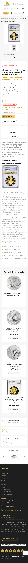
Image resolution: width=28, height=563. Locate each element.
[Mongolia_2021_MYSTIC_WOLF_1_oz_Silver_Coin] (14, 326)
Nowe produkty (5, 473)
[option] (14, 33)
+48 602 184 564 (9, 506)
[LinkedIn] (14, 57)
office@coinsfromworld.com (13, 510)
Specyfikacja (14, 132)
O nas (2, 471)
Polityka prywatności (6, 494)
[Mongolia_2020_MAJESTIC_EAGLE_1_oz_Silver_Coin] (14, 361)
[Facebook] (5, 57)
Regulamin (4, 487)
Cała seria (14, 136)
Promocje (3, 475)
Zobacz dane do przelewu (10, 538)
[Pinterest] (11, 57)
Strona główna (4, 18)
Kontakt (22, 8)
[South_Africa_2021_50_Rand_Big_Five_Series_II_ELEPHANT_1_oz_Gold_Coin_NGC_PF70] (14, 396)
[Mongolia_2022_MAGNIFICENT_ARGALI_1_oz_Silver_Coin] (14, 291)
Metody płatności (6, 492)
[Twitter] (8, 57)
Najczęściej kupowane (7, 478)
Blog (18, 8)
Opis (14, 128)
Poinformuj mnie (8, 116)
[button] (4, 48)
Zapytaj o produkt (10, 121)
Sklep (10, 18)
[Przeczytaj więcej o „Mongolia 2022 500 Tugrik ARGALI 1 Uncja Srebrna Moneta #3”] (11, 307)
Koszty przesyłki (5, 489)
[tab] (14, 128)
